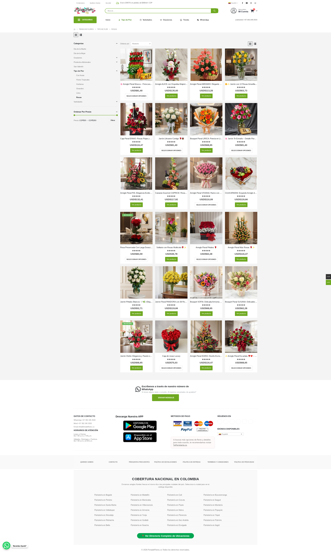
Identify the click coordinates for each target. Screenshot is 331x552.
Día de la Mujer (79, 53)
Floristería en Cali (174, 494)
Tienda (186, 20)
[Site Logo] (85, 10)
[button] (76, 35)
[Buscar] (214, 11)
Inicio (108, 20)
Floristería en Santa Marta (105, 504)
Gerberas (80, 84)
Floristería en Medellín (140, 494)
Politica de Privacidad (244, 462)
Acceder (108, 3)
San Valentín (78, 66)
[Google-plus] (232, 421)
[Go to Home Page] (74, 29)
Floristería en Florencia (176, 515)
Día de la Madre (80, 49)
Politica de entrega (192, 462)
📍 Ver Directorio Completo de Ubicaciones (165, 535)
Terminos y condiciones (218, 462)
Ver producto (171, 96)
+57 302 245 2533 (88, 420)
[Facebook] (242, 3)
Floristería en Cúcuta (176, 499)
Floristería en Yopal (212, 515)
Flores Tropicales (82, 80)
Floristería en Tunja (139, 515)
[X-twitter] (225, 421)
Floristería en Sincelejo (104, 515)
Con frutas (80, 75)
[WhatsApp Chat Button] (6, 545)
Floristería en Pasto (175, 504)
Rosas (79, 97)
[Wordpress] (238, 421)
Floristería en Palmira (212, 520)
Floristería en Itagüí (212, 525)
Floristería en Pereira (103, 499)
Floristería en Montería (213, 504)
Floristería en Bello (102, 525)
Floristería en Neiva (175, 510)
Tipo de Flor (126, 20)
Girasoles (80, 88)
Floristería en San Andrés (178, 520)
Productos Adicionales (82, 62)
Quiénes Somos (95, 3)
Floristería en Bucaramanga (215, 494)
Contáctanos (80, 3)
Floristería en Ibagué (212, 499)
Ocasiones (167, 20)
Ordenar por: (125, 44)
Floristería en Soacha (140, 525)
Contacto (113, 462)
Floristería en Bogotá (103, 494)
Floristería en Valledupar (104, 510)
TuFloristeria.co (180, 445)
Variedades (147, 20)
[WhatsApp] (255, 3)
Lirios (78, 93)
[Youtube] (247, 3)
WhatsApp (204, 20)
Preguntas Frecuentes (139, 462)
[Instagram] (251, 3)
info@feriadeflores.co (86, 427)
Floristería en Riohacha (104, 520)
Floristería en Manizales (141, 499)
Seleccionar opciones (136, 96)
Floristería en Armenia (140, 510)
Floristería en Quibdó (139, 520)
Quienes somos (86, 462)
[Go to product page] (136, 65)
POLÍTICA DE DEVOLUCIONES (165, 462)
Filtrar (113, 120)
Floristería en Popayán (213, 510)
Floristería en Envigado (177, 525)
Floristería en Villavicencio (142, 504)
